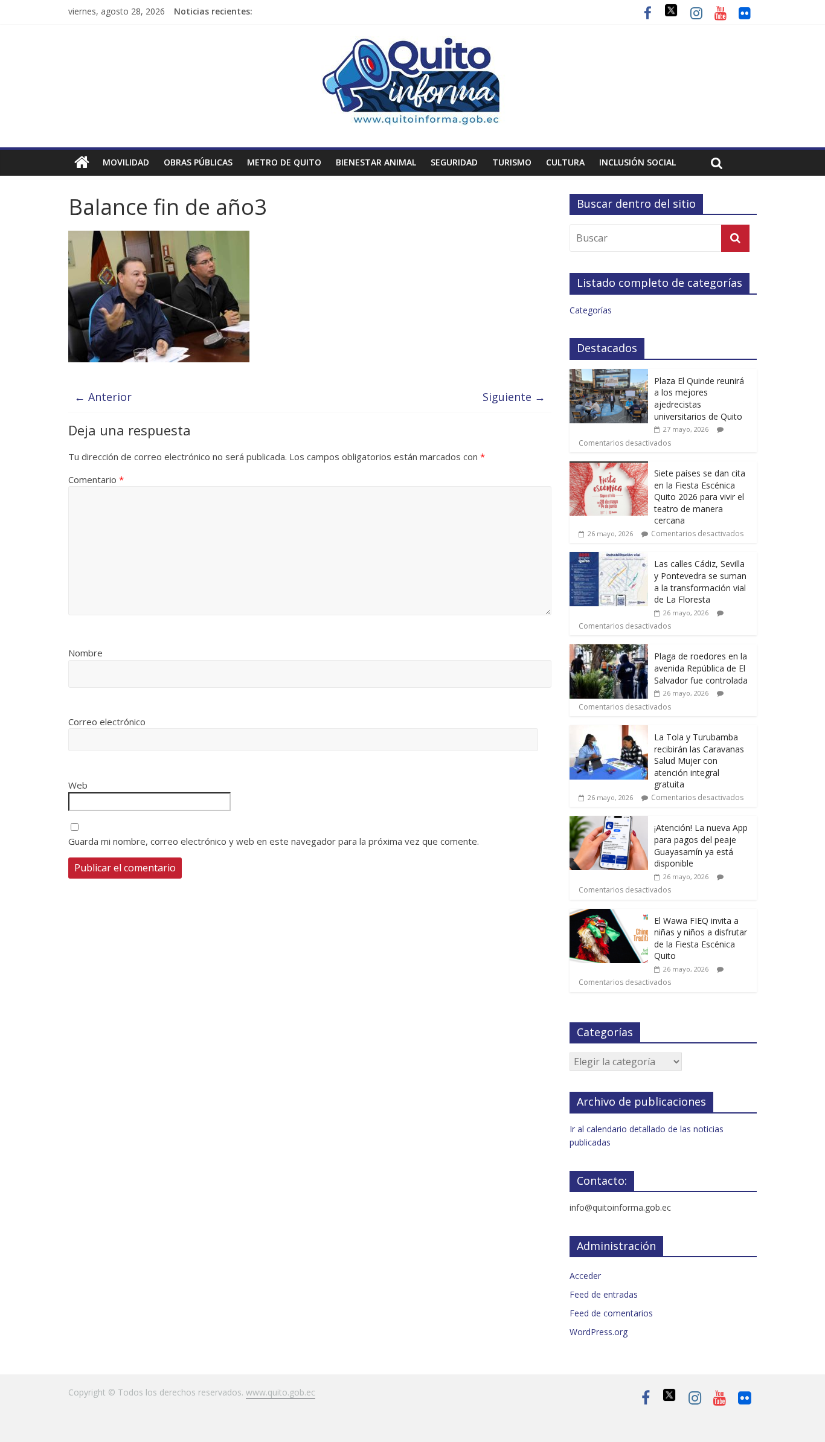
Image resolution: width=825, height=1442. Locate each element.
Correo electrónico (107, 722)
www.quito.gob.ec (280, 1392)
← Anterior (103, 396)
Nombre (85, 653)
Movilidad (126, 162)
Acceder (585, 1275)
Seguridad (454, 162)
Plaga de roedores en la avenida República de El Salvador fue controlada (701, 667)
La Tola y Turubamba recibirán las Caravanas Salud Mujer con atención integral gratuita (699, 760)
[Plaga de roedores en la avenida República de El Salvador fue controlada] (609, 650)
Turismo (511, 162)
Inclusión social (637, 162)
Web (78, 785)
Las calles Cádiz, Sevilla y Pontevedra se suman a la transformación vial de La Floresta (700, 581)
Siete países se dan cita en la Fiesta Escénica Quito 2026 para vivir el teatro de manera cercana (699, 496)
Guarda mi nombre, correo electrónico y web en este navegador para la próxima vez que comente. (273, 841)
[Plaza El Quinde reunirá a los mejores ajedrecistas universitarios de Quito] (609, 375)
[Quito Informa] (412, 43)
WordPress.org (599, 1332)
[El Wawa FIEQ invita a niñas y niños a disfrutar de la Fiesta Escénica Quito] (609, 915)
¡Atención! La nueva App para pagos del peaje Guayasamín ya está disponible (701, 845)
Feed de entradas (604, 1294)
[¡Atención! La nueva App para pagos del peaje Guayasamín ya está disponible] (609, 822)
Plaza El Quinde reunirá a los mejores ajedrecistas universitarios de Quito (699, 398)
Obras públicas (198, 162)
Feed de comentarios (611, 1313)
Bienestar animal (376, 162)
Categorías (591, 310)
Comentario (96, 479)
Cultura (565, 162)
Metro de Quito (284, 162)
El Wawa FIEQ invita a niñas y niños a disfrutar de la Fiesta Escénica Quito (700, 938)
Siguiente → (514, 396)
